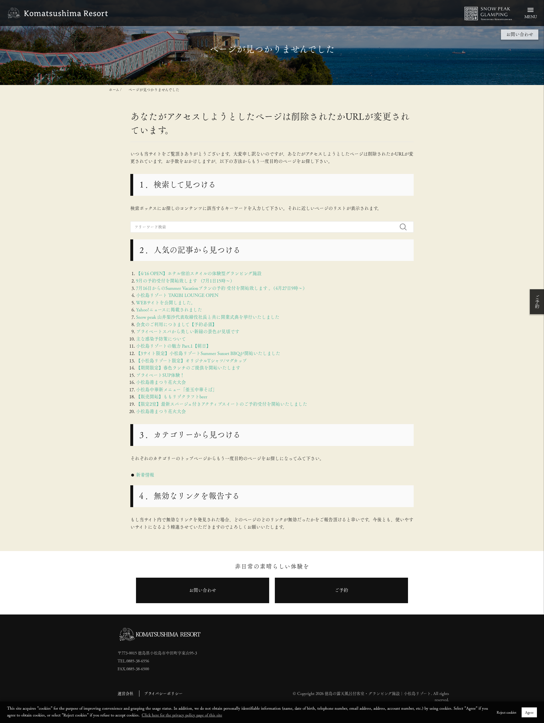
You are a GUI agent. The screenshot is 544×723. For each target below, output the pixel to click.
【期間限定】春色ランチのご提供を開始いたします (188, 367)
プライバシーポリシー (163, 693)
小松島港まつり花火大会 (161, 382)
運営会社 (125, 693)
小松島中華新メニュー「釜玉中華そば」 (176, 389)
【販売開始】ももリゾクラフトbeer (171, 396)
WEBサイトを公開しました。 (166, 302)
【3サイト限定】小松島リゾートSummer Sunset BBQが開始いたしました (208, 353)
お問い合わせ (519, 34)
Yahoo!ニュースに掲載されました (169, 309)
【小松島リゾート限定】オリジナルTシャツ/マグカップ (191, 360)
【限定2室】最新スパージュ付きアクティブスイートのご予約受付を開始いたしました (221, 404)
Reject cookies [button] (506, 712)
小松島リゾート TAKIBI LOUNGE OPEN (177, 295)
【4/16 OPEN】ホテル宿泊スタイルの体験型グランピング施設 (199, 273)
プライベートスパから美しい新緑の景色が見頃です (187, 331)
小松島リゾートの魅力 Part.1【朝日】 (173, 346)
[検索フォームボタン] (405, 227)
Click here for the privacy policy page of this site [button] (182, 715)
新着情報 (145, 475)
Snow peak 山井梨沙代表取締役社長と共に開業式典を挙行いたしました (207, 317)
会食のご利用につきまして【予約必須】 (176, 324)
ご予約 (537, 302)
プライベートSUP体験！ (160, 375)
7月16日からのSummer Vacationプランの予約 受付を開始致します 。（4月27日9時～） (221, 288)
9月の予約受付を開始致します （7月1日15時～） (185, 280)
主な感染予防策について (161, 339)
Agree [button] (529, 712)
